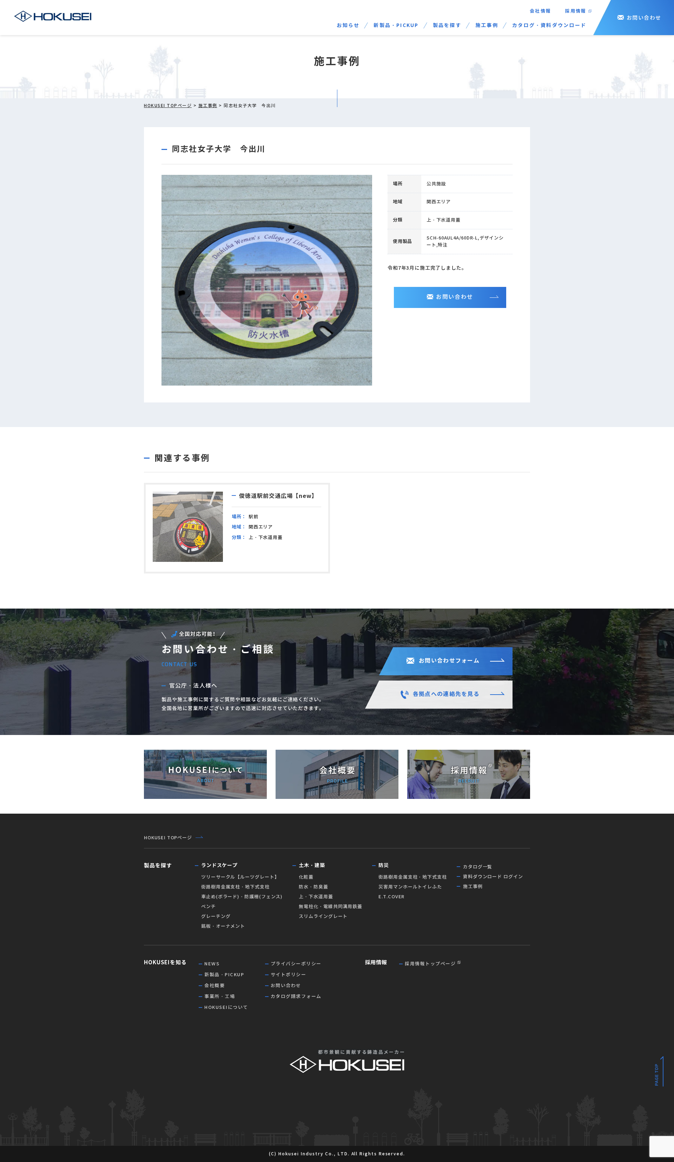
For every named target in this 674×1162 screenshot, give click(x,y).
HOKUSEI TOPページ (168, 105)
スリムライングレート (323, 916)
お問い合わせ (644, 17)
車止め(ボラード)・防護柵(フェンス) (242, 897)
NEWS (211, 964)
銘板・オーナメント (223, 926)
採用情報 (575, 11)
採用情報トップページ (430, 964)
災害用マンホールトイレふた (410, 887)
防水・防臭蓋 (313, 887)
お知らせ (348, 25)
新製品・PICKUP (396, 25)
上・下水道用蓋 (316, 897)
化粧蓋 (306, 877)
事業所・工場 (219, 996)
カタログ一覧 (477, 867)
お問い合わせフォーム (449, 660)
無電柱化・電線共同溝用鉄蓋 (330, 907)
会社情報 (540, 11)
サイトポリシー (288, 975)
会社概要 (214, 986)
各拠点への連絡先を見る (446, 694)
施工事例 (486, 25)
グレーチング (215, 916)
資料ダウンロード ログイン (493, 877)
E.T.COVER (391, 897)
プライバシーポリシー (296, 964)
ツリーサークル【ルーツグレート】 (240, 877)
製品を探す (447, 25)
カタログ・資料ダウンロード (549, 25)
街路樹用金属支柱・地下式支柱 (235, 887)
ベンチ (208, 907)
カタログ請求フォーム (296, 996)
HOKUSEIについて (226, 1007)
